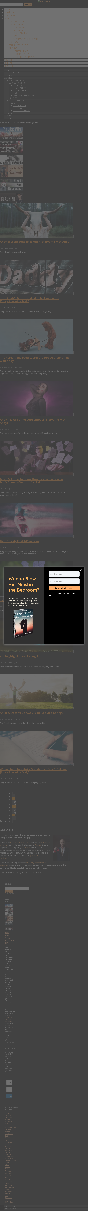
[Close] (81, 570)
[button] (23, 624)
